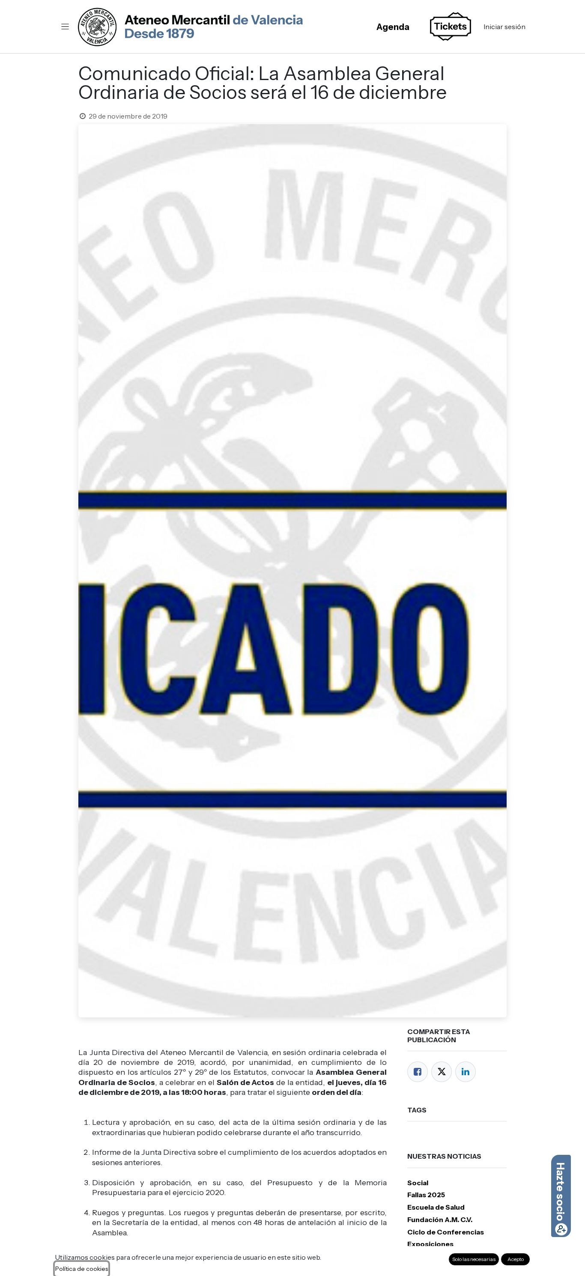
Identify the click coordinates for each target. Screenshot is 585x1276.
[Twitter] (441, 1071)
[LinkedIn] (465, 1071)
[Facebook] (417, 1071)
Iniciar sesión (504, 26)
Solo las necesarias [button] (473, 1259)
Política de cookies (81, 1269)
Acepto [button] (515, 1259)
